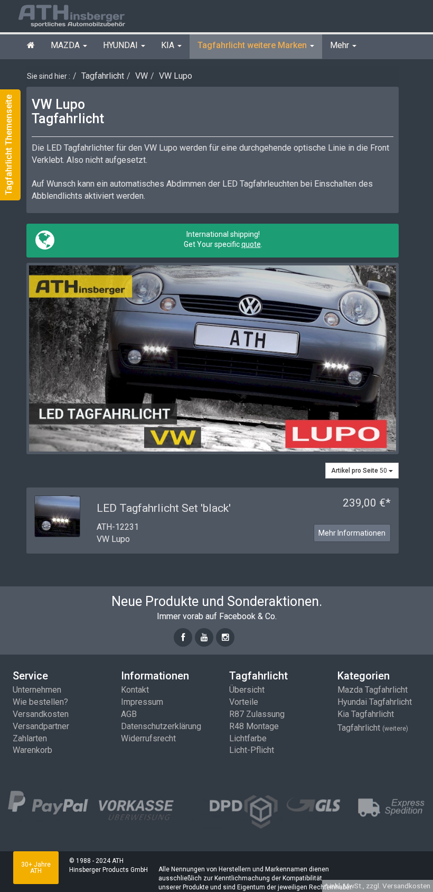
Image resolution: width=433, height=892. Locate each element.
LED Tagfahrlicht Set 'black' (164, 508)
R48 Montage (254, 726)
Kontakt (135, 690)
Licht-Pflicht (251, 750)
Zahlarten (30, 738)
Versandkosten (41, 714)
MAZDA (66, 45)
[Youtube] (204, 637)
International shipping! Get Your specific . (222, 239)
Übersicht (247, 690)
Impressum (142, 702)
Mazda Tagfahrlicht (372, 690)
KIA (168, 45)
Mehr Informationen (351, 533)
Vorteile (243, 702)
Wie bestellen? (40, 702)
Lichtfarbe (248, 738)
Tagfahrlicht (372, 728)
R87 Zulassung (257, 714)
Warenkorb (32, 750)
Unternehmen (37, 690)
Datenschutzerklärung (161, 726)
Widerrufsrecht (148, 738)
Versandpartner (41, 726)
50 (360, 470)
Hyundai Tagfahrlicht (374, 702)
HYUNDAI (121, 45)
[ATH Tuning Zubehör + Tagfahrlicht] (84, 15)
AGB (129, 714)
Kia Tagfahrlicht (365, 714)
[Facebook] (183, 637)
